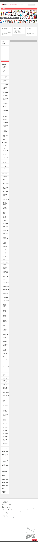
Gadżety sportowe (6, 192)
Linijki (4, 279)
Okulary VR (4, 356)
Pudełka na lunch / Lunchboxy (5, 235)
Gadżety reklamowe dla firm (17, 512)
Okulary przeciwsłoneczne (5, 169)
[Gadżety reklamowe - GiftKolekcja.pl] (13, 5)
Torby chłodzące (5, 93)
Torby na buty (5, 430)
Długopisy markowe (4, 311)
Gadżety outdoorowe (5, 381)
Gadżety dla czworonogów (5, 128)
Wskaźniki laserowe (6, 289)
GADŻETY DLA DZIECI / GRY (5, 101)
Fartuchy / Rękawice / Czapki (5, 238)
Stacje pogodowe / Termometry (6, 367)
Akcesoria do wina (5, 256)
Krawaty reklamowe (4, 165)
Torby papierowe (5, 76)
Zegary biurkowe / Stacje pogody (5, 345)
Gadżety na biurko (5, 276)
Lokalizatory (5, 341)
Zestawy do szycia (5, 230)
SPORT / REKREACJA (5, 173)
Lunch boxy (4, 251)
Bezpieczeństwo (5, 122)
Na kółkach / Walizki (5, 88)
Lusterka (4, 220)
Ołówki (4, 325)
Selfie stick (4, 363)
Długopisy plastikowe (4, 316)
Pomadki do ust (5, 223)
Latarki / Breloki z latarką (5, 136)
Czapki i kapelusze (5, 154)
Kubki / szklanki (5, 261)
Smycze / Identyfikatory (5, 284)
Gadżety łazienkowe (4, 213)
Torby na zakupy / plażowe (5, 99)
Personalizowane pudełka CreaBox (5, 272)
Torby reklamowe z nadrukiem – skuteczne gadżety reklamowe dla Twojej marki (5, 465)
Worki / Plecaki (5, 119)
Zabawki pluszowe (5, 110)
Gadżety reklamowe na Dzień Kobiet (5, 452)
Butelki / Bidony (5, 177)
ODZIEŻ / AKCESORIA (5, 144)
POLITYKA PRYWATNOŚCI (17, 511)
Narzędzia (4, 141)
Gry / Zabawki (5, 104)
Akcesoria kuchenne (6, 258)
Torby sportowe (5, 74)
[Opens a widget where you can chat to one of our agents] (34, 540)
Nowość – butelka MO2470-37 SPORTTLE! (4, 491)
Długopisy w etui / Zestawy (5, 318)
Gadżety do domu (5, 259)
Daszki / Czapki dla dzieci (6, 158)
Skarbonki (4, 106)
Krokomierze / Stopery (5, 195)
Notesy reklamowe (6, 282)
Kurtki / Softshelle (5, 166)
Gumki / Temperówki (5, 323)
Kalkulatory (4, 277)
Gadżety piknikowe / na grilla (6, 188)
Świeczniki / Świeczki (4, 253)
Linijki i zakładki (5, 103)
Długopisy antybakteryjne (5, 302)
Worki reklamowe (5, 92)
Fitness (4, 179)
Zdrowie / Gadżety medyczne (6, 228)
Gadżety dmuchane (6, 183)
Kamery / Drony (5, 353)
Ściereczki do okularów (5, 268)
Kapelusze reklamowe (4, 161)
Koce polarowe (5, 382)
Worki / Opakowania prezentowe (5, 407)
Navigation (3, 8)
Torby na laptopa (5, 96)
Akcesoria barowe (5, 255)
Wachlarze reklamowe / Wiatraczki (5, 203)
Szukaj (3, 43)
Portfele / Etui (5, 73)
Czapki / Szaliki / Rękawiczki (5, 153)
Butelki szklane (5, 176)
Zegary (4, 371)
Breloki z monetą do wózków (5, 126)
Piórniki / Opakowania (5, 327)
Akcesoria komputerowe (5, 350)
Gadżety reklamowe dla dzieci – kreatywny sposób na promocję (5, 460)
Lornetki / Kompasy (6, 199)
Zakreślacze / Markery (5, 330)
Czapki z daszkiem (5, 156)
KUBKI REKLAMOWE (5, 142)
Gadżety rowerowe (6, 191)
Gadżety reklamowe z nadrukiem (5, 483)
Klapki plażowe (5, 162)
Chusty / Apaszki (5, 150)
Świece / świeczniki (5, 226)
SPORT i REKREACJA (5, 373)
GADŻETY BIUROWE (5, 265)
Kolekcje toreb (5, 412)
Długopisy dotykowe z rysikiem (4, 305)
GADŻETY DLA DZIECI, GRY (5, 291)
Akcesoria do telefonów (5, 347)
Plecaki (4, 71)
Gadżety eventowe (6, 377)
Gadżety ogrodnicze (4, 185)
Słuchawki (4, 365)
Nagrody (4, 280)
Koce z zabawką (5, 293)
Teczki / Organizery (6, 286)
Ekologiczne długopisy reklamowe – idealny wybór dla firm (5, 475)
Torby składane (5, 84)
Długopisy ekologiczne (4, 308)
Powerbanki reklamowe (5, 360)
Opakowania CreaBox (5, 403)
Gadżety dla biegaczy (5, 375)
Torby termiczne (5, 405)
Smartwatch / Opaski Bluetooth (5, 339)
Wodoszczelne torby (5, 70)
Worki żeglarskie (5, 85)
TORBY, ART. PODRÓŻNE (3, 401)
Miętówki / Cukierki (6, 262)
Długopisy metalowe (4, 313)
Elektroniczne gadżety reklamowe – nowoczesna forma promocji (5, 470)
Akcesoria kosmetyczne (5, 208)
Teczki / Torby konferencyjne (5, 90)
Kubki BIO (4, 249)
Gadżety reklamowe (5, 57)
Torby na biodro (5, 82)
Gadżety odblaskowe (5, 131)
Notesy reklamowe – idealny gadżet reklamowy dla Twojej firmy (5, 455)
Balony (4, 113)
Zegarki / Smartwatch (5, 370)
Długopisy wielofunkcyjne (5, 321)
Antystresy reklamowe (4, 210)
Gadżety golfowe (5, 378)
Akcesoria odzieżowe (4, 146)
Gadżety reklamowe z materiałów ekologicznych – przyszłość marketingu (5, 487)
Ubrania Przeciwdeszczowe (5, 171)
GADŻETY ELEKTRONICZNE (4, 332)
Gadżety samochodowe (5, 133)
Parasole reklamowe (4, 81)
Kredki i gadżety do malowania (6, 108)
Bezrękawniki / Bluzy (5, 149)
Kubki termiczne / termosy (5, 197)
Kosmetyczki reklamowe (5, 217)
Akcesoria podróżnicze (5, 78)
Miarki (4, 139)
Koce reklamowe (5, 174)
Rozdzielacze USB (5, 362)
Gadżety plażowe (5, 189)
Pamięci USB (5, 358)
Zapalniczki (4, 264)
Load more (23, 40)
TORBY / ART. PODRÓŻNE (4, 67)
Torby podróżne (5, 95)
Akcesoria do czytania (5, 274)
